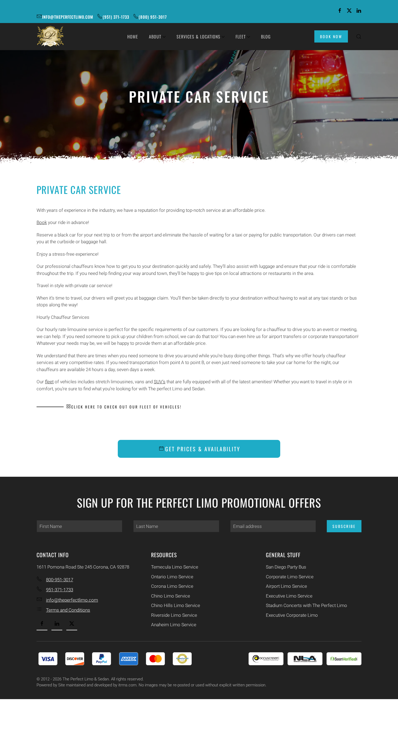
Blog (266, 36)
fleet (49, 381)
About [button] (155, 36)
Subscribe (344, 526)
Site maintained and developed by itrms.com (97, 685)
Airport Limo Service (286, 586)
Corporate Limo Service (290, 576)
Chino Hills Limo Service (175, 605)
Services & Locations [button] (198, 36)
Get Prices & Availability (202, 449)
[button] (358, 36)
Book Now (331, 36)
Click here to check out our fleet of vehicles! (126, 407)
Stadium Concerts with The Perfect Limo (306, 605)
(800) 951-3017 (153, 17)
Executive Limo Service (289, 596)
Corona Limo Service (172, 586)
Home (132, 36)
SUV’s (159, 381)
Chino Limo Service (170, 596)
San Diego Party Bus (286, 567)
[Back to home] (50, 36)
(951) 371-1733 (116, 17)
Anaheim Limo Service (173, 624)
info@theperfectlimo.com (67, 17)
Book (42, 222)
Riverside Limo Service (174, 615)
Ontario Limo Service (172, 576)
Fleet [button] (241, 36)
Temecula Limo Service (174, 567)
